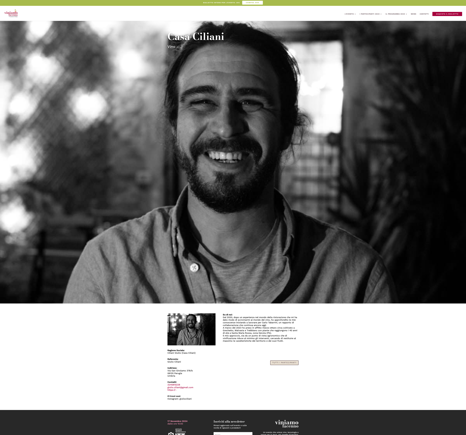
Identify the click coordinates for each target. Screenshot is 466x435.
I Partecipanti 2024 (370, 14)
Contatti (424, 14)
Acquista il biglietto (447, 14)
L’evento (349, 14)
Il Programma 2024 (395, 14)
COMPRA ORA (252, 3)
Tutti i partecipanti (284, 363)
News (413, 14)
